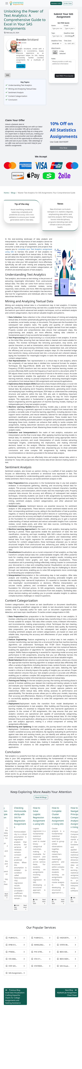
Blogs (13, 193)
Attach (55, 53)
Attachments (55, 48)
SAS (7, 75)
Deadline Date (69, 33)
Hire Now (63, 148)
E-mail (66, 25)
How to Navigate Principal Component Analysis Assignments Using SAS (61, 817)
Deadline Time (56, 41)
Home (6, 193)
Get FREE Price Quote (64, 76)
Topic (53, 33)
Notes (53, 59)
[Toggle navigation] (7, 3)
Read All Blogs (41, 797)
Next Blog (67, 990)
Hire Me (21, 66)
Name (53, 25)
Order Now (68, 3)
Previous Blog (15, 994)
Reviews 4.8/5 (56, 3)
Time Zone (67, 41)
